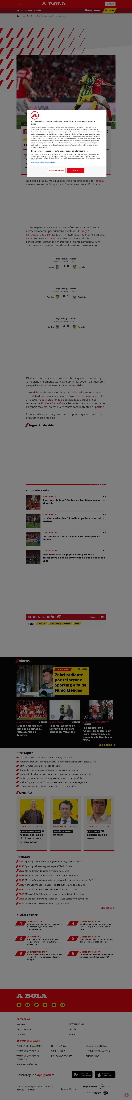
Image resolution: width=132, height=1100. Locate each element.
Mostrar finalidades (56, 170)
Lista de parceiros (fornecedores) (43, 162)
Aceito (75, 170)
